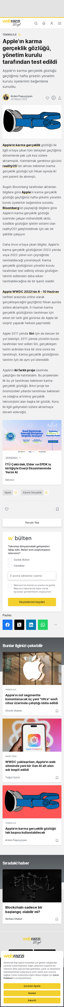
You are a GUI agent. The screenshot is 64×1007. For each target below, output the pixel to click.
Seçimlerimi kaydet (32, 602)
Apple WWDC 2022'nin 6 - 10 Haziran (31, 291)
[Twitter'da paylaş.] (20, 625)
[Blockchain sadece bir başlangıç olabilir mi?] (32, 885)
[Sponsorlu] (32, 436)
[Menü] (59, 24)
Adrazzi (9, 479)
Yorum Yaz (32, 522)
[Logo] (12, 23)
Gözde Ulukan (13, 710)
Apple (8, 492)
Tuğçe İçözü (12, 777)
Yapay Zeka (11, 756)
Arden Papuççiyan (16, 840)
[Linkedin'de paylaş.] (32, 625)
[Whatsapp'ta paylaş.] (44, 625)
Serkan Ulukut (13, 918)
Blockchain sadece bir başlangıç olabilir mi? (23, 909)
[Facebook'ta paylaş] (8, 625)
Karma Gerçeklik (32, 492)
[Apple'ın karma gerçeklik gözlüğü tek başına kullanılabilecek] (32, 801)
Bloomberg (11, 208)
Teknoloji (9, 34)
